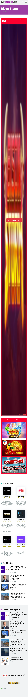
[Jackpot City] (7, 543)
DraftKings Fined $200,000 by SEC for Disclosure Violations (18, 586)
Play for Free (15, 220)
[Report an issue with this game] (3, 21)
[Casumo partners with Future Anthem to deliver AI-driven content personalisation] (5, 573)
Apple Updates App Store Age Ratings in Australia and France (18, 650)
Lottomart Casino (21, 545)
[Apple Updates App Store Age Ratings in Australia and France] (5, 655)
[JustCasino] (7, 494)
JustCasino (7, 496)
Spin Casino (21, 496)
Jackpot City (7, 545)
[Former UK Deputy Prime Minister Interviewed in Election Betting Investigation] (5, 582)
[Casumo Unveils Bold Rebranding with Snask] (5, 664)
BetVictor (21, 519)
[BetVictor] (21, 517)
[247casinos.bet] (9, 1)
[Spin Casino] (21, 494)
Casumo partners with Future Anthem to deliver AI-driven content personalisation (18, 569)
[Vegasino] (7, 517)
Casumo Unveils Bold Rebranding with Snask (16, 658)
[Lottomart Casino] (21, 543)
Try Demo (14, 430)
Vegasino (7, 519)
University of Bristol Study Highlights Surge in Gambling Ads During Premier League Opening (18, 596)
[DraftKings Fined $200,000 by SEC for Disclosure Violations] (5, 591)
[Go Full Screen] (5, 21)
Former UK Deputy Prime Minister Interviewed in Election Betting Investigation (17, 578)
